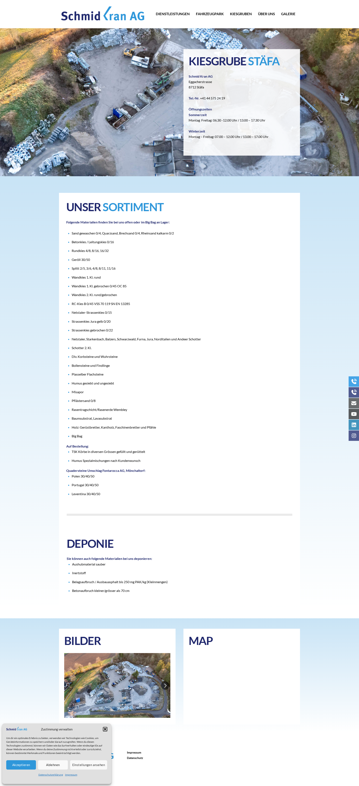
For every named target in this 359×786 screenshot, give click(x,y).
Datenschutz (135, 758)
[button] (105, 729)
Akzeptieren (21, 765)
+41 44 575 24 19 (212, 98)
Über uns (266, 14)
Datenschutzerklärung (50, 774)
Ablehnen (53, 765)
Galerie (288, 14)
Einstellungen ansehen (88, 765)
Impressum (71, 774)
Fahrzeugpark (210, 14)
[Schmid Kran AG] (102, 17)
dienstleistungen (173, 14)
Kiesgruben (241, 14)
